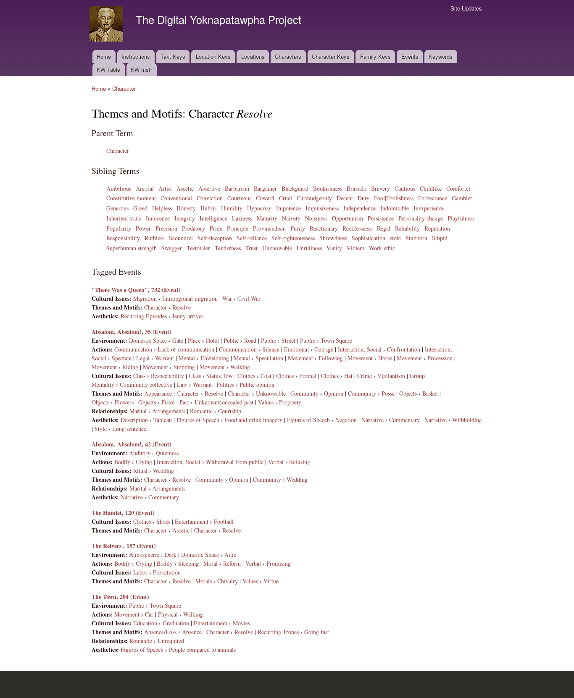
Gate (177, 340)
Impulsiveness (322, 208)
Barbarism (237, 188)
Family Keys (375, 56)
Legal (143, 358)
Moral (210, 563)
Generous (117, 208)
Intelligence (213, 218)
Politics (225, 384)
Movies (241, 623)
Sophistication (368, 238)
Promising (278, 563)
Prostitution (167, 572)
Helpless (162, 208)
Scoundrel (181, 238)
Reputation (437, 228)
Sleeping (188, 563)
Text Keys (173, 56)
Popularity (118, 228)
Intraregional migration (190, 298)
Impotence (288, 208)
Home (104, 56)
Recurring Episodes (144, 316)
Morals (203, 581)
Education (145, 623)
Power (143, 228)
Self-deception (214, 238)
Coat (266, 376)
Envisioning (214, 358)
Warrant (164, 358)
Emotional (296, 349)
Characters (288, 56)
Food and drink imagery (253, 420)
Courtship (229, 411)
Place (194, 340)
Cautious (405, 188)
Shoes (163, 521)
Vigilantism (391, 376)
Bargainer (265, 188)
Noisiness (316, 218)
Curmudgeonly (314, 198)
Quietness (167, 453)
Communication (133, 349)
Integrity (184, 218)
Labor (140, 572)
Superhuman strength (131, 248)
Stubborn (416, 238)
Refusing (299, 462)
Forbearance (432, 198)
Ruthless (154, 238)
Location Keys (213, 56)
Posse (388, 393)
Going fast (316, 632)
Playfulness (461, 218)
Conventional (176, 198)
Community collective (146, 384)
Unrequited (171, 641)
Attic (230, 555)
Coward (265, 198)
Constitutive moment (131, 198)
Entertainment (191, 521)
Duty (363, 198)
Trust (251, 248)
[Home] (107, 25)
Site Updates (466, 8)
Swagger (171, 248)
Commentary (404, 420)
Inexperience (428, 208)
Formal (307, 376)
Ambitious (118, 188)
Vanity (334, 248)
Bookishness (327, 188)
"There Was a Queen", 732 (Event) (136, 289)
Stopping (184, 367)
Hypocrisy (259, 208)
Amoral (145, 188)
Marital (138, 411)
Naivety (291, 218)
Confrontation (403, 349)
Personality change (420, 218)
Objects (408, 393)
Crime (364, 376)
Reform (232, 563)
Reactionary (324, 228)
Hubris (208, 208)
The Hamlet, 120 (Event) (123, 512)
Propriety (290, 402)
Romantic (201, 411)
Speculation (269, 358)
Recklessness (357, 228)
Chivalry (227, 581)
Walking (240, 367)
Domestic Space (148, 340)
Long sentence (129, 429)
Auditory (139, 453)
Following (331, 358)
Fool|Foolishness (393, 198)
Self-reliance (252, 238)
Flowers (124, 402)
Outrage (323, 349)
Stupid (440, 238)
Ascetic (185, 188)
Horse (385, 358)
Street (288, 340)
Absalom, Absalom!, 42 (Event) (131, 444)
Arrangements (168, 411)
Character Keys (331, 56)
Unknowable (277, 248)
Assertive (209, 188)
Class (139, 376)
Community (304, 393)
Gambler (462, 198)
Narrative (372, 420)
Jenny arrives (187, 316)
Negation (346, 420)
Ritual (140, 471)
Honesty (186, 208)
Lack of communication (186, 349)
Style (101, 429)
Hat (348, 376)
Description (134, 420)
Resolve (181, 307)
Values (266, 402)
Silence (270, 349)
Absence (192, 632)
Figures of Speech (197, 420)
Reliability (407, 228)
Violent (355, 248)
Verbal (276, 462)
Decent (345, 198)
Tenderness (228, 248)
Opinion (333, 393)
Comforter (458, 188)
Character (124, 88)
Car (149, 614)
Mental (187, 358)
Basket (430, 393)
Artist (165, 188)
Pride (216, 228)
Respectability (167, 376)
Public (231, 340)
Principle (237, 228)
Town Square (336, 340)
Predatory (193, 228)
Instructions (135, 56)
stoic (395, 238)
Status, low (219, 376)
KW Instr (141, 69)
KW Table (108, 69)
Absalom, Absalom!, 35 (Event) (131, 331)
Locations (253, 56)
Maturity (267, 218)
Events (410, 56)
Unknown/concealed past (224, 402)
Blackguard (295, 188)
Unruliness (309, 248)
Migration (145, 298)
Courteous (239, 198)
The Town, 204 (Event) (120, 596)
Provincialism (269, 228)
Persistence (381, 218)
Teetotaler (198, 248)
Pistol (168, 402)
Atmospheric (144, 555)
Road (250, 340)
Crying (144, 462)
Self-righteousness (293, 238)
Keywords (441, 56)
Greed (140, 208)
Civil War (249, 298)
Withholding (467, 420)
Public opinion (257, 384)
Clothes (246, 376)
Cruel (285, 198)
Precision (166, 228)
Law (182, 384)
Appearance (158, 393)
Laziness (242, 218)
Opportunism (347, 218)
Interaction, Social (360, 349)
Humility (231, 208)
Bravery (380, 188)
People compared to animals (202, 649)
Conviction (210, 198)
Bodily (122, 462)
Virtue (271, 581)
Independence (359, 208)
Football (224, 521)
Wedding (163, 471)
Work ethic (382, 248)
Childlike (431, 188)
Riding (130, 367)
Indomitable (394, 208)
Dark (170, 555)
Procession (440, 358)
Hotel (212, 340)
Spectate (122, 358)
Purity (297, 228)
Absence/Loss (160, 632)
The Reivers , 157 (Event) (124, 545)
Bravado (356, 188)
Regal (383, 228)
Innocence (158, 218)
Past (184, 402)
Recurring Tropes (278, 632)
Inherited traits (123, 218)
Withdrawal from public (234, 462)
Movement (300, 358)
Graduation (176, 623)
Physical (168, 614)
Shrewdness (333, 238)
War (227, 298)
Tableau (162, 420)
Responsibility (123, 238)
